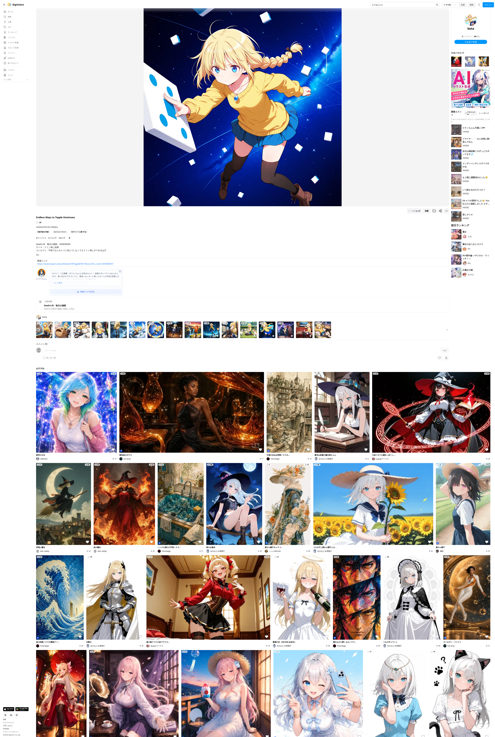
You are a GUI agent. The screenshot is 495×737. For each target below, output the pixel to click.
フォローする (471, 41)
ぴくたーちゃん (8, 723)
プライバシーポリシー (11, 732)
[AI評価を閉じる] (120, 271)
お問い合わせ (7, 726)
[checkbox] (44, 358)
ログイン (488, 4)
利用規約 (6, 729)
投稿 (471, 4)
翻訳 (37, 255)
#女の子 (62, 238)
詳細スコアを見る (87, 291)
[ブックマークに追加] (434, 210)
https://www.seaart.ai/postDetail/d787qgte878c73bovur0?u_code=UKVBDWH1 (75, 263)
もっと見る (58, 283)
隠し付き (49, 358)
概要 (4, 719)
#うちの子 (52, 238)
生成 (463, 4)
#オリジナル (41, 238)
